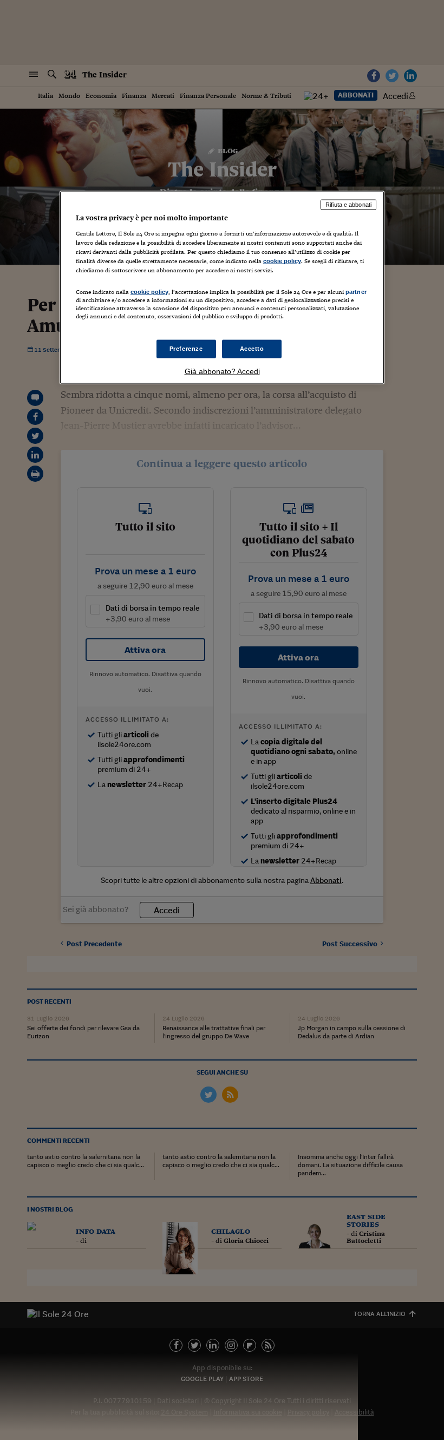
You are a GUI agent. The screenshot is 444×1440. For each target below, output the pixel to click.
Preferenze (186, 348)
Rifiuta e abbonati (348, 204)
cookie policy (282, 260)
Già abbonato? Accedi (222, 371)
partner (356, 291)
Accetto (252, 348)
